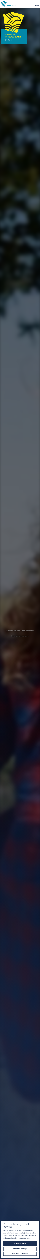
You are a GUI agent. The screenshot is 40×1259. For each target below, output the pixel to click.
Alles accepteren (20, 1243)
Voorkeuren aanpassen (20, 1253)
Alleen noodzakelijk (20, 1249)
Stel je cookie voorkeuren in (20, 636)
